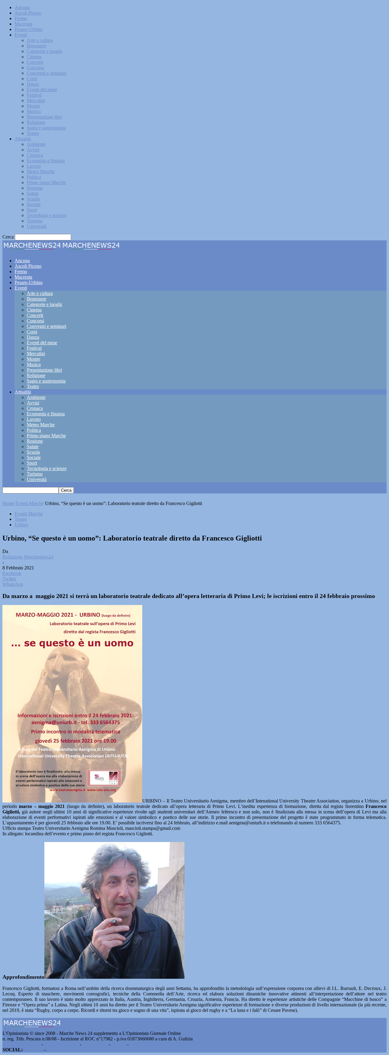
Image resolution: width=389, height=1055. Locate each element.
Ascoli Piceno (28, 12)
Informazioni (95, 1044)
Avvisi (33, 149)
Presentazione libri (44, 116)
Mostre (33, 105)
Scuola (33, 198)
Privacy (118, 1044)
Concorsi (35, 67)
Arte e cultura (40, 40)
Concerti (35, 62)
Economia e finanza (46, 160)
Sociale (34, 204)
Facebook (33, 1049)
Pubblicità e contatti (21, 1044)
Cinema (34, 56)
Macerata (23, 23)
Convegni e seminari (46, 73)
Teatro (33, 133)
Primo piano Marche (46, 182)
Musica (34, 111)
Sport (32, 209)
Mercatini (36, 100)
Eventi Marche (29, 503)
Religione (36, 122)
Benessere (36, 45)
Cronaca (35, 155)
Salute (33, 193)
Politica (34, 177)
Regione (35, 188)
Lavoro (34, 166)
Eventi (21, 34)
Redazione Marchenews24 (27, 556)
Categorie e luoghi (44, 51)
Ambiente (36, 144)
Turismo (35, 220)
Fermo (21, 18)
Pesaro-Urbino (29, 29)
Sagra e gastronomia (46, 127)
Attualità (23, 138)
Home (8, 503)
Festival (34, 95)
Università (36, 226)
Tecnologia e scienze (47, 215)
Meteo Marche (41, 171)
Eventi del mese (42, 89)
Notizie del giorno (61, 1044)
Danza (33, 84)
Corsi (32, 78)
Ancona (22, 7)
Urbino (21, 524)
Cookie (137, 1044)
